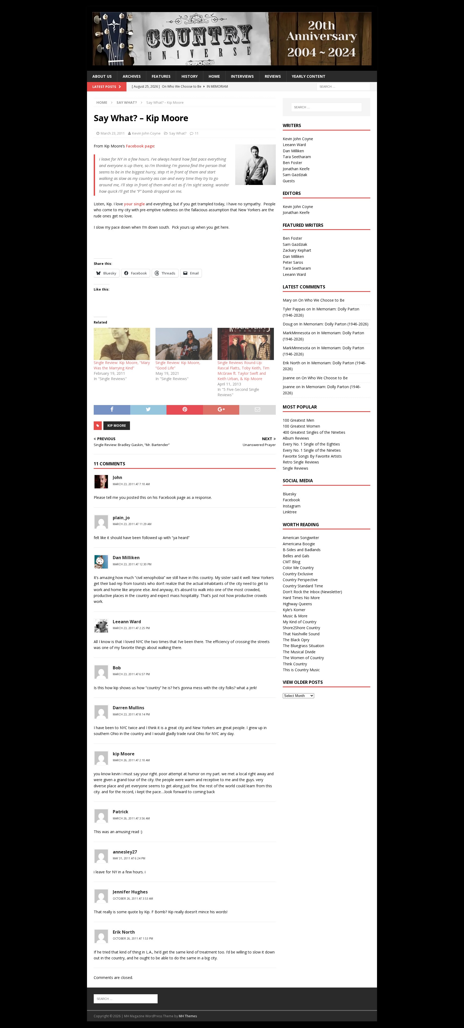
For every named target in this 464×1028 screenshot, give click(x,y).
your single (134, 203)
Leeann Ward (127, 622)
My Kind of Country (299, 621)
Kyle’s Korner (294, 609)
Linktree (290, 511)
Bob (117, 668)
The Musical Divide (299, 651)
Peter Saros (293, 262)
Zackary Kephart (297, 250)
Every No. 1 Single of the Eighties (311, 444)
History (190, 76)
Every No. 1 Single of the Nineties (312, 450)
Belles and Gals (296, 555)
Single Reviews (295, 468)
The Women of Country (303, 657)
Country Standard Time (303, 585)
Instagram (291, 506)
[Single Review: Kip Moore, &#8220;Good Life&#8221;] (183, 344)
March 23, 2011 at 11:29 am (132, 524)
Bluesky (289, 493)
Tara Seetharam (297, 156)
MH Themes (188, 1016)
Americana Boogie (299, 543)
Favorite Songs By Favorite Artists (312, 456)
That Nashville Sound (301, 633)
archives (132, 76)
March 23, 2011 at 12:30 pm (132, 564)
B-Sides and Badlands (302, 549)
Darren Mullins (128, 708)
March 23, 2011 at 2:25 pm (131, 628)
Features (161, 76)
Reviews (273, 76)
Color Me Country (298, 567)
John (117, 477)
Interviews (242, 76)
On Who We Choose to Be (321, 300)
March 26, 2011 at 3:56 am (131, 818)
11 (196, 133)
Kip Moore (116, 425)
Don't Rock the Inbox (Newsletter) (312, 591)
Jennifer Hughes (130, 892)
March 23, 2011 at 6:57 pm (131, 674)
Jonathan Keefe (296, 168)
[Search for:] (343, 86)
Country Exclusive (298, 573)
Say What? (177, 133)
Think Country (295, 663)
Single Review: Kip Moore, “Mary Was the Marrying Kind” (122, 365)
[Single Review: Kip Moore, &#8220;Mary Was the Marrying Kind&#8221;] (122, 344)
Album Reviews (296, 438)
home (214, 76)
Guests (289, 180)
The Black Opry (296, 639)
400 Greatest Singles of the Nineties (314, 432)
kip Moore (124, 754)
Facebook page (140, 146)
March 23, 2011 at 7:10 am (131, 484)
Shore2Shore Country (301, 627)
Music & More (295, 615)
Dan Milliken (293, 150)
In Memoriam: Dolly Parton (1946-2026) (333, 323)
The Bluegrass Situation (303, 645)
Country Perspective (300, 579)
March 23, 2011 (113, 133)
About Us (102, 76)
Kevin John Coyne (146, 133)
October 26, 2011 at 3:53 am (133, 898)
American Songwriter (301, 537)
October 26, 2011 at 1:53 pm (133, 938)
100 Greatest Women (301, 426)
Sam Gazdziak (295, 174)
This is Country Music (301, 669)
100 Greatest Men (298, 420)
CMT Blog (291, 561)
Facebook (291, 499)
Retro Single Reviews (301, 462)
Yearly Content (308, 76)
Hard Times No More (301, 597)
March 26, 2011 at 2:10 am (131, 760)
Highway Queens (297, 603)
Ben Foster (292, 162)
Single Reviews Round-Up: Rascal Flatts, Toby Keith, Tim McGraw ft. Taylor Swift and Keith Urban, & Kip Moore (243, 370)
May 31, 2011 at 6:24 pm (129, 858)
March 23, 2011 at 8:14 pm (131, 714)
